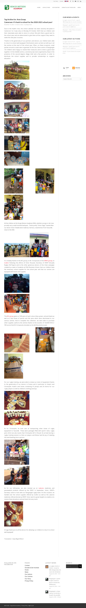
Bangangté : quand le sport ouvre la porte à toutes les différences (71, 25)
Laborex (41, 488)
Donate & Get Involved (32, 568)
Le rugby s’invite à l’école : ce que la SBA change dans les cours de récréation (72, 21)
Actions (18, 24)
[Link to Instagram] (78, 1)
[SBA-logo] (15, 7)
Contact (61, 1)
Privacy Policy (29, 581)
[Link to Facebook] (70, 1)
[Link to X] (73, 1)
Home (27, 570)
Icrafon (6, 263)
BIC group (10, 316)
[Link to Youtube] (75, 1)
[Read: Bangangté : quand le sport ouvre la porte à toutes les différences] (46, 579)
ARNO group (48, 261)
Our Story (55, 1)
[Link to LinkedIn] (80, 1)
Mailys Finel (29, 24)
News (21, 24)
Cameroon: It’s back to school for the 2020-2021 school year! (28, 22)
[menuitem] (56, 1)
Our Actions (28, 574)
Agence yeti (31, 605)
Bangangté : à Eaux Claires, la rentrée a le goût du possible (54, 593)
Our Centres (29, 576)
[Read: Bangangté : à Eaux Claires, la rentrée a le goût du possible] (46, 591)
